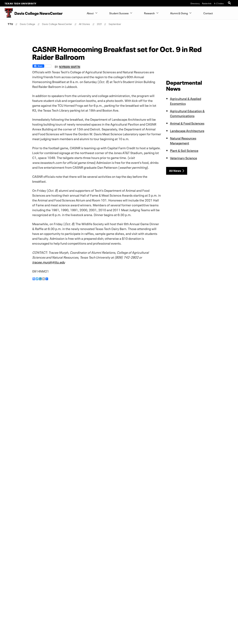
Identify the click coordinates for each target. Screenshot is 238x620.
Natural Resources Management (183, 140)
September (114, 24)
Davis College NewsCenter (57, 24)
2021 (99, 24)
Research (149, 13)
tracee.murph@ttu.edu (48, 261)
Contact (208, 13)
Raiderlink (207, 3)
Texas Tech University (21, 3)
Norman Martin (69, 67)
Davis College (27, 24)
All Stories (84, 24)
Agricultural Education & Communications (187, 113)
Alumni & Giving (179, 13)
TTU (10, 24)
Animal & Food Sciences (187, 123)
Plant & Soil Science (184, 150)
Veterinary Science (183, 157)
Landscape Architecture (187, 130)
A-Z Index (219, 3)
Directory (195, 3)
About (90, 13)
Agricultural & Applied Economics (185, 101)
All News (175, 170)
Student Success (119, 13)
